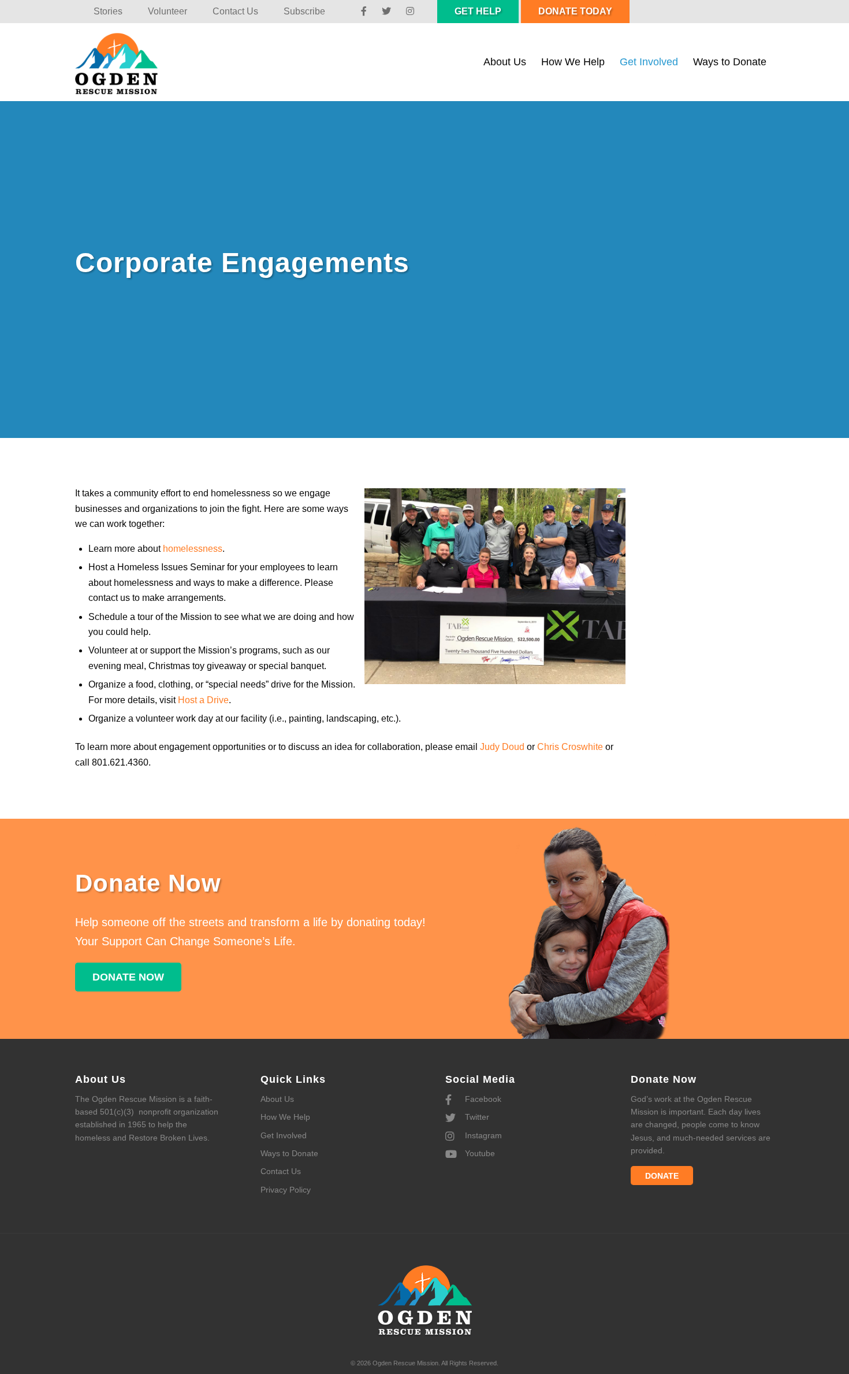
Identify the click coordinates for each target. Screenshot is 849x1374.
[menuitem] (108, 11)
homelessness (192, 549)
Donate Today (575, 11)
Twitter (476, 1117)
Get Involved (283, 1135)
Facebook (482, 1099)
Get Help (478, 11)
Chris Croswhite (570, 747)
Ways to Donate (289, 1153)
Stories (108, 11)
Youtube (479, 1153)
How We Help (285, 1117)
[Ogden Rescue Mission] (128, 62)
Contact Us (235, 11)
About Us (277, 1099)
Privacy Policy (285, 1189)
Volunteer (167, 11)
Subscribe (304, 11)
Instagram (482, 1135)
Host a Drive (203, 700)
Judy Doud (502, 747)
